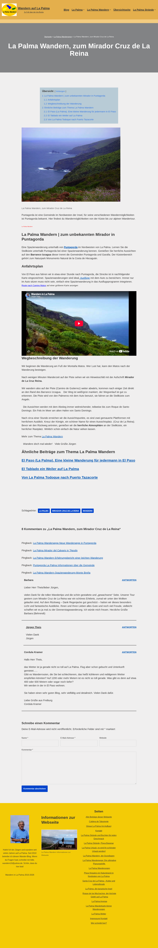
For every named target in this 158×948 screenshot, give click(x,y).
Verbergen (60, 91)
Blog (66, 9)
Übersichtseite (121, 9)
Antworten (129, 580)
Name (25, 738)
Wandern (87, 511)
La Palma (44, 511)
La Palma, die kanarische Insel (98, 889)
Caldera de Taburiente (99, 821)
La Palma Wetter (98, 914)
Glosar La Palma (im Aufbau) (98, 826)
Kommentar (27, 750)
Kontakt (98, 831)
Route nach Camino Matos (34, 285)
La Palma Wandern (52, 436)
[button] (83, 9)
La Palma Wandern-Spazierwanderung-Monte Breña (61, 572)
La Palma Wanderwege (63, 37)
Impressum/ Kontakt (98, 919)
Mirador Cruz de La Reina (65, 511)
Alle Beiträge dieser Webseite (99, 817)
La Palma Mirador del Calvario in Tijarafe (55, 550)
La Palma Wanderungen (99, 868)
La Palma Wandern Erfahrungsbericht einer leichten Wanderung (68, 557)
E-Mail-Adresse (67, 738)
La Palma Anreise (99, 901)
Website (103, 738)
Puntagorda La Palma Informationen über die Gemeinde (64, 565)
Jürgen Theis (33, 627)
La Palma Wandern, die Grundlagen (98, 856)
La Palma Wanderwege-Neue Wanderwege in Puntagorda (64, 543)
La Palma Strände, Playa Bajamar (99, 843)
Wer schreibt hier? (99, 923)
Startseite (48, 37)
